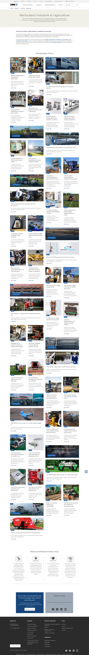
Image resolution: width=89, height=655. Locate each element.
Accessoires (30, 634)
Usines (63, 626)
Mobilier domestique (49, 632)
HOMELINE (47, 646)
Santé (45, 627)
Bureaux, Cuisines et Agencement (49, 630)
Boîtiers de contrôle (32, 630)
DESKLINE (47, 642)
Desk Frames (30, 638)
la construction (64, 39)
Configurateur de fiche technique (32, 643)
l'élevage (46, 39)
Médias (63, 630)
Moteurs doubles (31, 628)
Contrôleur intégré (56, 42)
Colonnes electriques (32, 626)
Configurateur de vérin (32, 640)
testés (26, 35)
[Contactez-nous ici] (86, 471)
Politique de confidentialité (51, 654)
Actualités (23, 1)
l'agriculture (52, 39)
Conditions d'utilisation (40, 654)
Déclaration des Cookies (20, 654)
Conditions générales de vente (67, 654)
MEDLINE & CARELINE (49, 640)
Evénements (29, 1)
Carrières (35, 1)
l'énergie (58, 39)
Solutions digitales (31, 636)
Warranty (58, 654)
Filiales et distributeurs (67, 628)
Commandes (30, 632)
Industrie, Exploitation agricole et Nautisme (52, 625)
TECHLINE (47, 644)
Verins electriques (31, 624)
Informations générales (30, 654)
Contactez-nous (30, 609)
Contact (64, 624)
